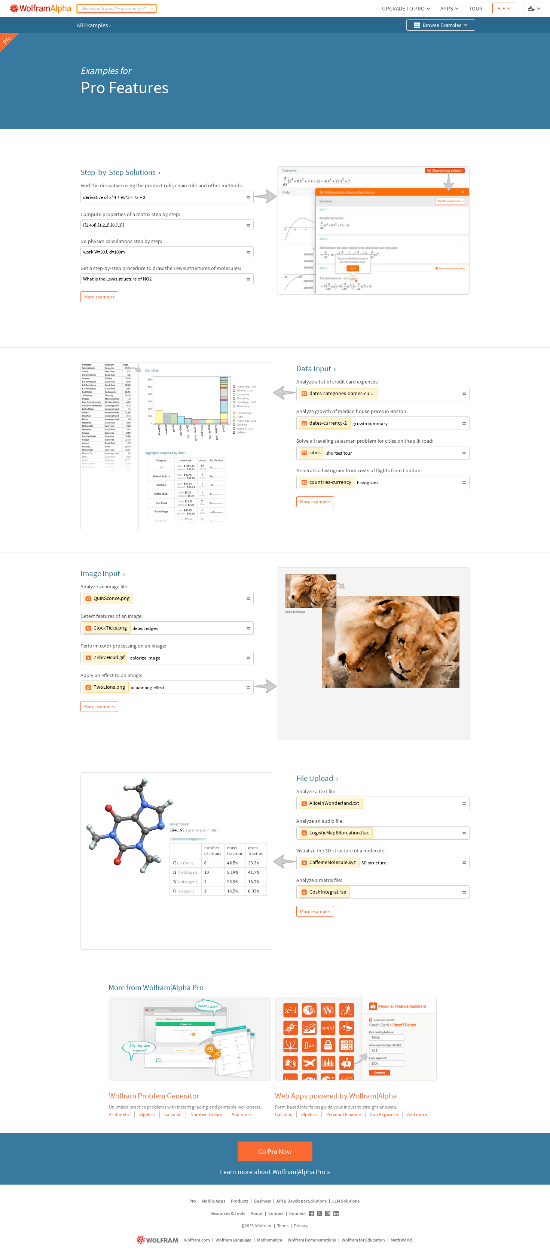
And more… (244, 1114)
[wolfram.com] (158, 1240)
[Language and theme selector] (535, 8)
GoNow (275, 1151)
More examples (99, 297)
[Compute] (152, 8)
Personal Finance (343, 1114)
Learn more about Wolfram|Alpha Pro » (275, 1171)
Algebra (147, 1114)
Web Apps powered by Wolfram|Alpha (336, 1096)
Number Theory (206, 1114)
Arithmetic (119, 1114)
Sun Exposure (384, 1114)
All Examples (94, 25)
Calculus (172, 1114)
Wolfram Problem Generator (154, 1096)
